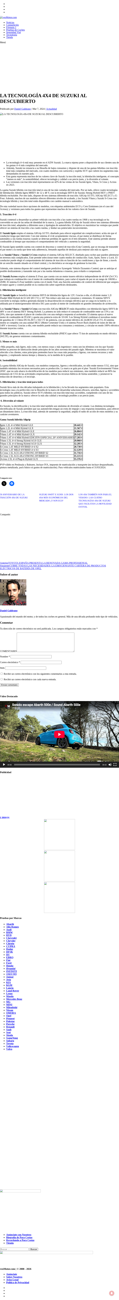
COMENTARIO (8, 651)
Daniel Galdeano (22, 109)
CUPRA (10, 946)
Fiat (8, 960)
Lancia (9, 988)
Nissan (9, 1010)
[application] (59, 734)
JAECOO (11, 974)
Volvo (9, 1049)
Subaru (10, 1040)
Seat (8, 1032)
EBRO (9, 957)
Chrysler (10, 940)
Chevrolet (11, 938)
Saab (8, 1029)
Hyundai (10, 968)
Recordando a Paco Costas (20, 1240)
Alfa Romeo (12, 927)
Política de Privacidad (17, 1282)
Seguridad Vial (13, 32)
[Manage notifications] (111, 1293)
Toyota (9, 1043)
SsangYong (12, 1038)
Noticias (10, 22)
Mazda (9, 996)
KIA (8, 982)
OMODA (11, 1013)
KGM (9, 985)
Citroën (10, 943)
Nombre (5, 656)
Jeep (8, 979)
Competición (12, 25)
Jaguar (10, 977)
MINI (9, 1004)
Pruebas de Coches (15, 30)
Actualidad (51, 109)
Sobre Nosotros (14, 1277)
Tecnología (11, 34)
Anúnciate (11, 1274)
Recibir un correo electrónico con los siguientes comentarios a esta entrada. (40, 674)
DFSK (9, 952)
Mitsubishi (11, 1007)
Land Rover (12, 990)
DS (7, 954)
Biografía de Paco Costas (19, 1237)
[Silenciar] (110, 764)
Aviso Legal (12, 1279)
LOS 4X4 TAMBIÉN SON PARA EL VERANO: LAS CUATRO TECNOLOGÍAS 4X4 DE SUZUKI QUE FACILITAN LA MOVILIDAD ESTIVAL (95, 500)
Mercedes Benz (14, 999)
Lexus (9, 993)
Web (2, 668)
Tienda (9, 37)
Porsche (10, 1024)
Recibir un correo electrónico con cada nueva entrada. (30, 679)
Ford (8, 963)
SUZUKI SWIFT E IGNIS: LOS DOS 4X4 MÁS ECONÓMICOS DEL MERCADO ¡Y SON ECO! (56, 497)
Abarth (10, 924)
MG (8, 1002)
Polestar (10, 1021)
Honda (9, 965)
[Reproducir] (4, 764)
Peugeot (10, 1018)
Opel (8, 1015)
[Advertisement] (53, 67)
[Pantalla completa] (115, 764)
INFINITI (11, 971)
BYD (9, 935)
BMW (9, 932)
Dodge (9, 949)
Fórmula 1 (11, 27)
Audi (8, 929)
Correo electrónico (10, 662)
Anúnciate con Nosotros (18, 1234)
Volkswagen (12, 1046)
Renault (10, 1027)
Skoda (9, 1035)
